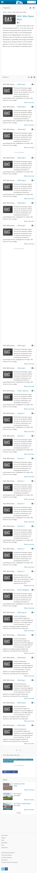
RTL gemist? (29, 759)
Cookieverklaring (6, 857)
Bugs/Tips (4, 842)
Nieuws (3, 838)
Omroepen (4, 835)
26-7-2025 (17, 805)
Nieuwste (4, 77)
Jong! (15, 786)
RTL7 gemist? (20, 759)
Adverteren (4, 847)
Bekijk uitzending (29, 790)
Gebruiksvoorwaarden (8, 852)
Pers (2, 845)
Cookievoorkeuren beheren (9, 862)
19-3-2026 (17, 795)
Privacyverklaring (6, 855)
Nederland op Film (19, 784)
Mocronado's (18, 793)
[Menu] (2, 2)
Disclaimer (4, 860)
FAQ (2, 840)
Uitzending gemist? (9, 759)
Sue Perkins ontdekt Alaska (22, 803)
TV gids (18, 813)
